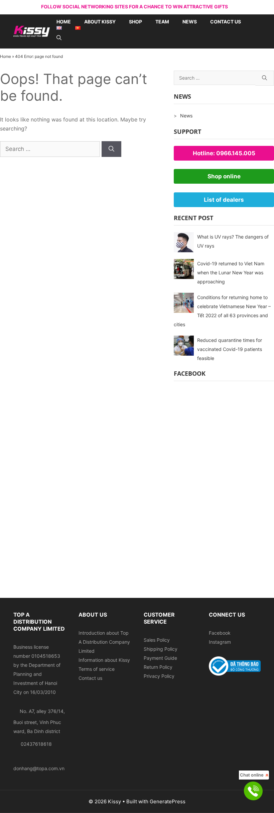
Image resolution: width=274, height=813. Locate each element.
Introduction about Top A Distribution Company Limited (104, 642)
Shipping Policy (160, 649)
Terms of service (97, 669)
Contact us (225, 21)
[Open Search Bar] (59, 37)
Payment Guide (160, 658)
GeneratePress (167, 801)
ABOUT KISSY (100, 21)
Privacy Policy (159, 676)
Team (162, 21)
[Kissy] (31, 30)
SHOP (135, 21)
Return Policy (158, 667)
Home (63, 21)
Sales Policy (157, 640)
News (189, 21)
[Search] (111, 149)
